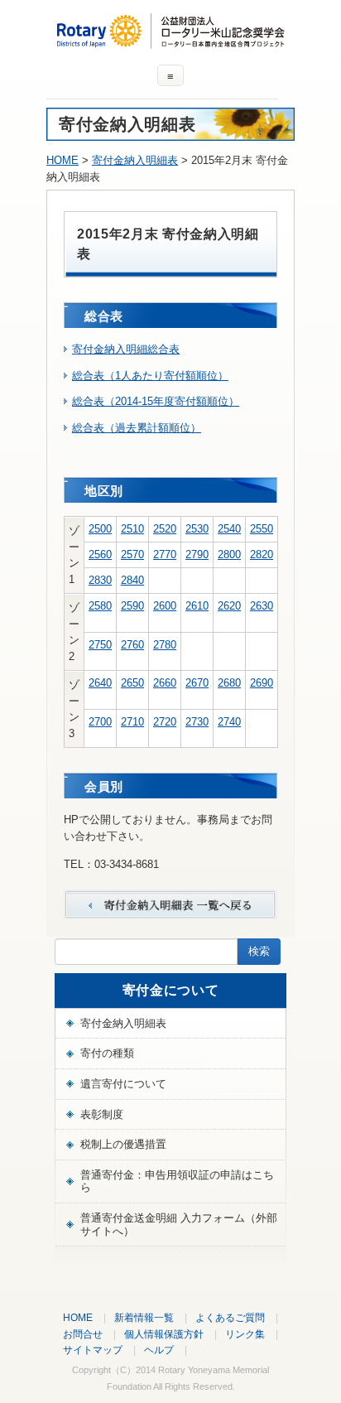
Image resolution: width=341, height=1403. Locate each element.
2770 (164, 554)
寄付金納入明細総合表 (126, 349)
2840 (132, 580)
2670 (197, 683)
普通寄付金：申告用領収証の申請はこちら (177, 1181)
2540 (229, 529)
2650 (132, 683)
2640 (100, 683)
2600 (164, 606)
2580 (100, 606)
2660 (164, 683)
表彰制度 (101, 1114)
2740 (229, 722)
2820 (261, 554)
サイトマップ (92, 1349)
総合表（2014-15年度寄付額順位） (155, 401)
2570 (132, 554)
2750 (100, 645)
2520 (164, 529)
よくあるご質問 (230, 1317)
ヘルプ (159, 1349)
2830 (100, 580)
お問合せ (83, 1333)
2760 (132, 645)
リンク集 (245, 1333)
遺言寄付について (123, 1084)
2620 (229, 606)
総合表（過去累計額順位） (136, 428)
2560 (100, 554)
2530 (197, 529)
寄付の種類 (107, 1053)
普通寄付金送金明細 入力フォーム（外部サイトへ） (178, 1224)
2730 (197, 722)
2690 (261, 683)
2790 (197, 554)
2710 (132, 722)
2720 (164, 722)
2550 (261, 529)
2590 (132, 606)
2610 (197, 606)
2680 (229, 683)
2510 (132, 529)
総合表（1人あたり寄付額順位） (150, 375)
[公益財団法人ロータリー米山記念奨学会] (170, 41)
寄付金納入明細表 (135, 160)
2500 (100, 529)
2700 (100, 722)
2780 (164, 645)
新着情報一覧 (144, 1317)
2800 (229, 554)
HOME (62, 160)
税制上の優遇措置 (123, 1144)
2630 (261, 606)
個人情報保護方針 (164, 1333)
